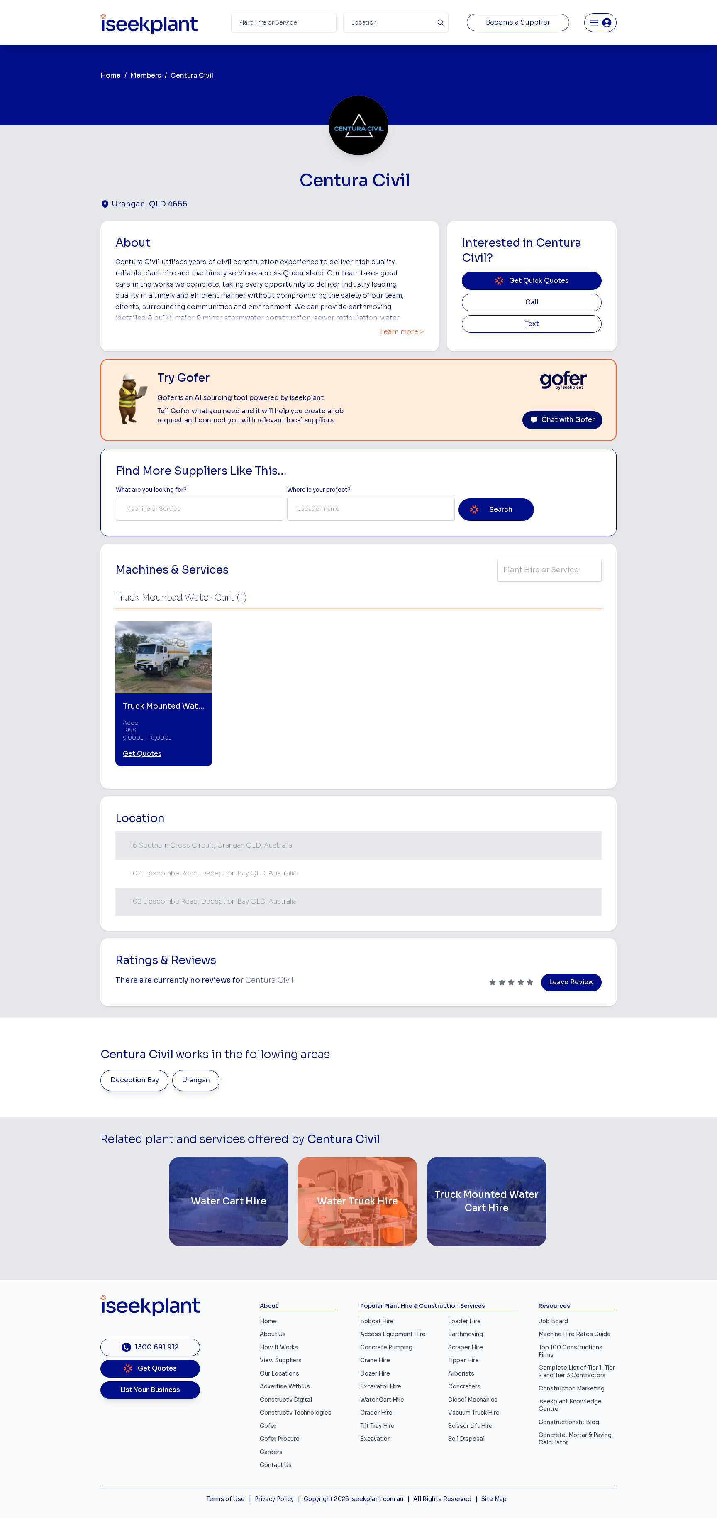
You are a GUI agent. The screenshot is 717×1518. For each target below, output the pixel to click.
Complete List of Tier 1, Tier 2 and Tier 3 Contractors (577, 1371)
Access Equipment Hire (393, 1334)
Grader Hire (376, 1412)
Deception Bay (134, 1080)
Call (532, 302)
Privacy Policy (274, 1499)
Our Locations (279, 1373)
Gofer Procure (280, 1438)
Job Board (553, 1321)
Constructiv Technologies (296, 1412)
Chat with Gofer (568, 420)
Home (110, 75)
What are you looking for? (151, 489)
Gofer (268, 1426)
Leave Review (571, 982)
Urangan (196, 1080)
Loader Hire (464, 1321)
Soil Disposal (466, 1438)
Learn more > (402, 332)
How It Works (279, 1347)
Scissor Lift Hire (470, 1426)
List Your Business (150, 1390)
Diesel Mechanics (473, 1399)
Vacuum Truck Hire (474, 1412)
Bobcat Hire (377, 1321)
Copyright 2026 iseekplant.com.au (354, 1499)
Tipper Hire (463, 1360)
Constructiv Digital (286, 1399)
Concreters (464, 1386)
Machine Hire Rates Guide (575, 1334)
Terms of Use (225, 1499)
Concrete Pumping (386, 1347)
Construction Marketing (572, 1388)
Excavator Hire (380, 1386)
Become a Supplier (518, 22)
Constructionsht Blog (569, 1422)
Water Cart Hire (382, 1399)
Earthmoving (465, 1334)
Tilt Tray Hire (377, 1426)
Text (532, 324)
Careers (271, 1452)
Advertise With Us (285, 1386)
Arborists (461, 1373)
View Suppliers (281, 1360)
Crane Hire (375, 1360)
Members (145, 75)
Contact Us (276, 1465)
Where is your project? (319, 489)
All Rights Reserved (442, 1499)
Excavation (375, 1438)
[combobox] (199, 509)
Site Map (494, 1499)
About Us (273, 1334)
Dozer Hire (375, 1373)
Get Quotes (142, 754)
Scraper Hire (465, 1347)
